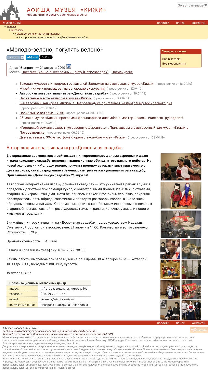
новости (163, 22)
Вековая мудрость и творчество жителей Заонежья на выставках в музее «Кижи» (87, 83)
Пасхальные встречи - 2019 (42, 113)
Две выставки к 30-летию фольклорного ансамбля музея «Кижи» (73, 137)
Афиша (11, 26)
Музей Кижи (12, 22)
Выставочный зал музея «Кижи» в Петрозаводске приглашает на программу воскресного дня (96, 103)
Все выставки (171, 58)
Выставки (17, 30)
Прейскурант (122, 72)
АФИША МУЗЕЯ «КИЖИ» (67, 10)
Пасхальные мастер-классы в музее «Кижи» (56, 98)
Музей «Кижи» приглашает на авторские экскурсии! (62, 88)
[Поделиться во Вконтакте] (15, 59)
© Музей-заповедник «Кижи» (20, 327)
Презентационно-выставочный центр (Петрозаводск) (65, 72)
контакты (198, 22)
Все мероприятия (174, 63)
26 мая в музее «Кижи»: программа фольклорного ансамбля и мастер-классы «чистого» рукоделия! (101, 118)
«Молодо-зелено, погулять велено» (38, 33)
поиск (180, 22)
